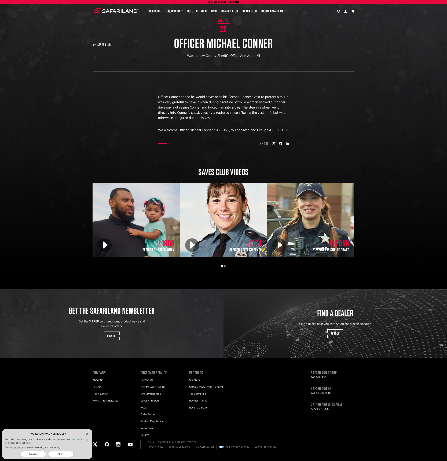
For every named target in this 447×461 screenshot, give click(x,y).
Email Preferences (151, 393)
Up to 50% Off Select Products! (223, 2)
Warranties (147, 428)
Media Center (100, 393)
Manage (33, 454)
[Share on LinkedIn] (287, 143)
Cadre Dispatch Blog (224, 11)
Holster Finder (197, 11)
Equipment (173, 11)
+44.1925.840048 (321, 393)
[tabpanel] (136, 220)
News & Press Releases (105, 400)
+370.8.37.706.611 (320, 408)
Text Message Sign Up (153, 387)
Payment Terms (198, 400)
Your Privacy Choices (237, 446)
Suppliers (194, 380)
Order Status (148, 414)
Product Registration (152, 421)
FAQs (144, 407)
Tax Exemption (197, 393)
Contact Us (147, 380)
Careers (97, 387)
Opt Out (18, 447)
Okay (61, 454)
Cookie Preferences (265, 446)
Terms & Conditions (179, 446)
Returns (145, 435)
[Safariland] (115, 11)
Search (335, 334)
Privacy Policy (81, 439)
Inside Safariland (272, 11)
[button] (86, 225)
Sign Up (111, 336)
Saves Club (250, 11)
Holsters (154, 11)
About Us (98, 380)
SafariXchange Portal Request (206, 387)
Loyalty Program (150, 400)
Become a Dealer (198, 407)
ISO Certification (205, 446)
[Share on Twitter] (274, 143)
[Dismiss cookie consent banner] (87, 434)
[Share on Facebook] (280, 143)
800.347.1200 (318, 377)
